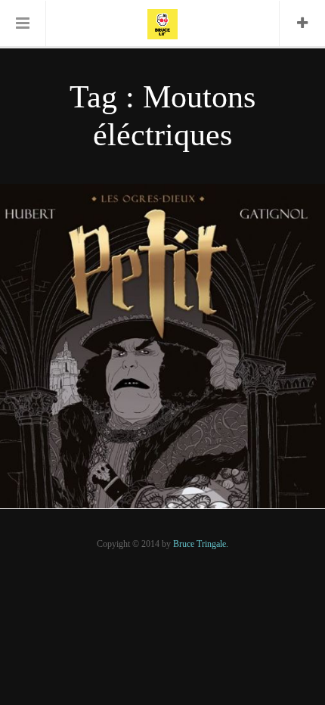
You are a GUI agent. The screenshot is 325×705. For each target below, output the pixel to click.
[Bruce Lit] (162, 23)
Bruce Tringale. (200, 544)
